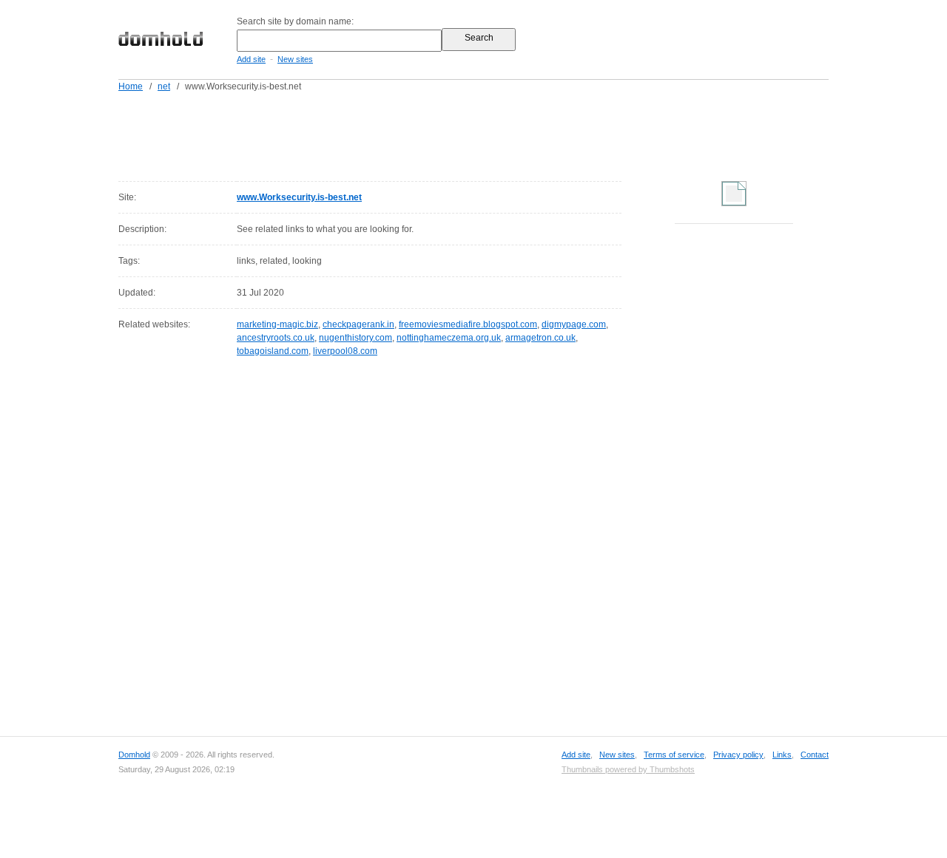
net (164, 86)
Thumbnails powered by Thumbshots (628, 769)
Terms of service (674, 754)
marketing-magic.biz (277, 324)
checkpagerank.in (358, 324)
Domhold (134, 754)
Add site (251, 59)
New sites (295, 59)
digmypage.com (574, 324)
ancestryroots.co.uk (275, 338)
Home (130, 86)
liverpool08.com (345, 351)
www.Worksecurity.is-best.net (299, 197)
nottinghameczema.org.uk (449, 338)
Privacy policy (738, 754)
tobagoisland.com (273, 351)
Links (782, 754)
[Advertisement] (501, 134)
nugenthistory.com (355, 338)
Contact (815, 754)
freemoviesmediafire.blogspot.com (468, 324)
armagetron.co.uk (540, 338)
